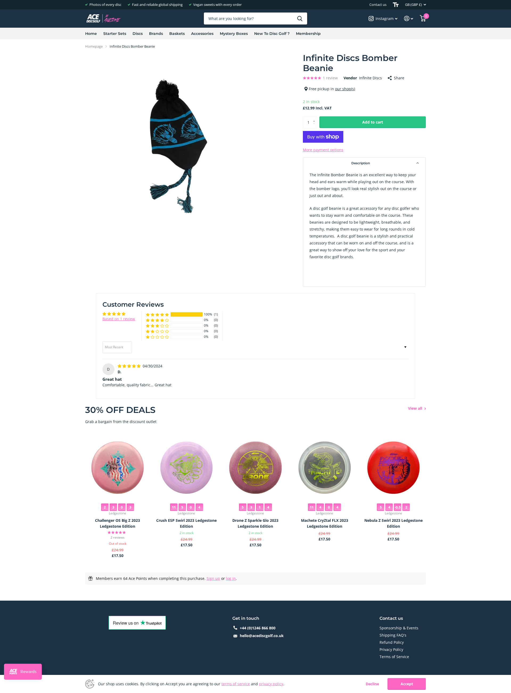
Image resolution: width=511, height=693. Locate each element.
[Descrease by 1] (315, 126)
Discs (138, 33)
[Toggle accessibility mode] (396, 4)
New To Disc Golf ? (272, 33)
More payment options (323, 149)
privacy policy (271, 683)
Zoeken (299, 18)
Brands (156, 33)
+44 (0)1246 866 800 (257, 627)
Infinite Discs (370, 77)
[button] (364, 163)
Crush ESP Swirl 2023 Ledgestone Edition (186, 523)
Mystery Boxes (234, 33)
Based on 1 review (118, 318)
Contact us (377, 4)
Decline (372, 684)
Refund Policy (392, 642)
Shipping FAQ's (393, 635)
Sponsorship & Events (399, 627)
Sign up (213, 578)
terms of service (235, 683)
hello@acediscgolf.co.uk (262, 635)
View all (415, 408)
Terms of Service (394, 656)
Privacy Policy (391, 649)
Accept (407, 683)
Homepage (94, 46)
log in (231, 578)
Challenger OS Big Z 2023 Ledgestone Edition (117, 523)
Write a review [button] (392, 317)
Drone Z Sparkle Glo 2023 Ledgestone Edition (255, 523)
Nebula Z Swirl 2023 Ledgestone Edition (393, 523)
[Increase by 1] (315, 118)
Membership (308, 33)
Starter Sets (114, 33)
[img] (130, 365)
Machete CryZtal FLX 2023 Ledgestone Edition (324, 523)
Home (91, 33)
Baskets (177, 33)
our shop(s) (345, 88)
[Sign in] (408, 18)
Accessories (202, 33)
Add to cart (372, 122)
